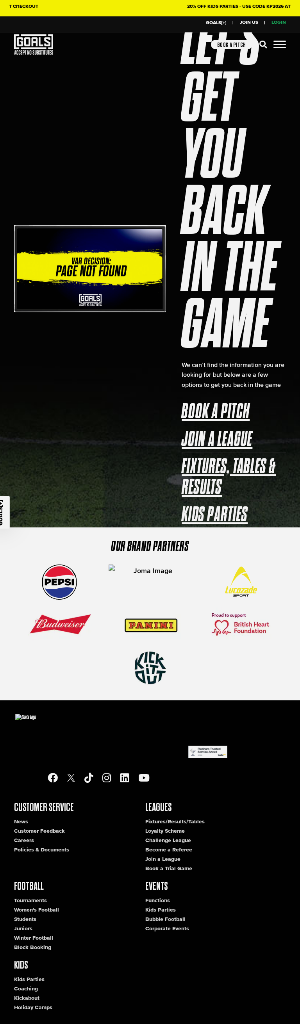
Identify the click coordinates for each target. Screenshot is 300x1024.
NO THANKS (78, 612)
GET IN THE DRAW (78, 587)
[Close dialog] (283, 403)
